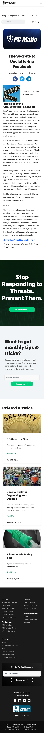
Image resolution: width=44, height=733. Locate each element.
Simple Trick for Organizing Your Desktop (17, 495)
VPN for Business (8, 631)
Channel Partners (30, 619)
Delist (8, 614)
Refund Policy (29, 727)
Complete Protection (9, 604)
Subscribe (20, 384)
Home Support (29, 603)
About (4, 642)
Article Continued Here (19, 240)
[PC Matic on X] (24, 700)
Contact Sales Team (9, 657)
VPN (7, 611)
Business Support (30, 606)
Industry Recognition (9, 645)
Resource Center (8, 654)
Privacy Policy (18, 724)
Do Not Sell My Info (29, 729)
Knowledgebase (30, 609)
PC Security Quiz (18, 439)
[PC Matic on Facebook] (15, 700)
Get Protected (21, 310)
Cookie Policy (31, 724)
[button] (15, 78)
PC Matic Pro (7, 625)
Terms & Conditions (14, 727)
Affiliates (27, 622)
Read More (11, 453)
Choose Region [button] (23, 716)
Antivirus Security (8, 608)
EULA (8, 724)
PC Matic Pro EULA (12, 729)
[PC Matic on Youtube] (29, 700)
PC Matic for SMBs (9, 628)
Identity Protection (9, 617)
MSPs (26, 616)
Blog (4, 16)
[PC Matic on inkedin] (19, 700)
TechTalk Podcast (8, 651)
